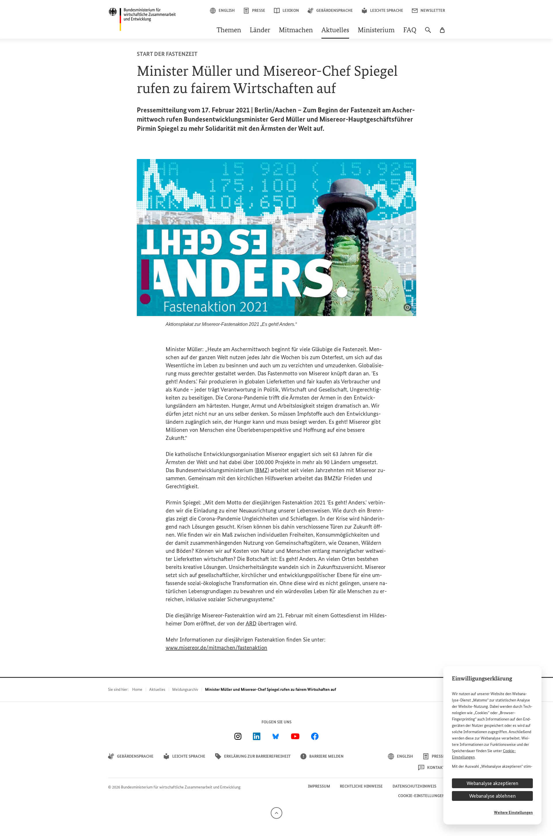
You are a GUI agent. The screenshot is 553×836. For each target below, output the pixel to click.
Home (137, 689)
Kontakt (436, 767)
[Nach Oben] (276, 812)
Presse (258, 10)
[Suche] (428, 33)
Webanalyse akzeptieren (492, 783)
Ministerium (376, 30)
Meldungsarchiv (185, 689)
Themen (229, 30)
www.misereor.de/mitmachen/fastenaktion (216, 647)
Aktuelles (335, 30)
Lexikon (291, 10)
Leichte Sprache (386, 10)
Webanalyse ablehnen (492, 796)
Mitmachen (296, 30)
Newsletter (433, 10)
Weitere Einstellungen (513, 812)
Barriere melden (326, 756)
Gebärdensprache (334, 10)
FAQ (409, 30)
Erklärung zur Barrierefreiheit (257, 756)
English (227, 10)
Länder (260, 30)
